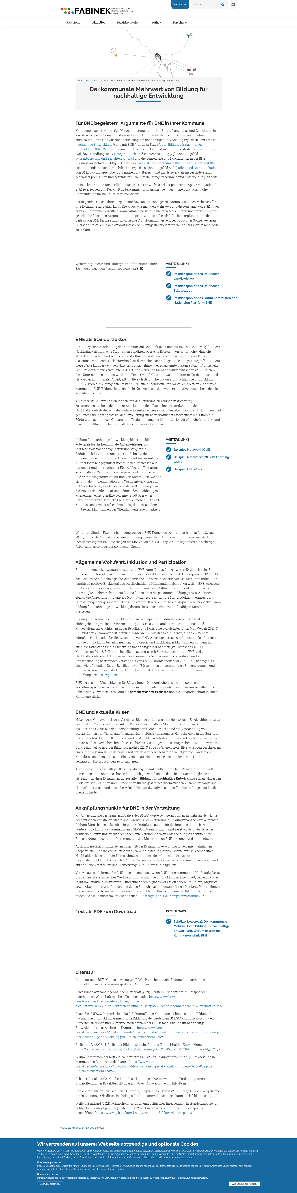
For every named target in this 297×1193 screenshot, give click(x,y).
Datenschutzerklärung (155, 1157)
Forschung (180, 22)
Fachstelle (73, 22)
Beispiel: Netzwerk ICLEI (192, 450)
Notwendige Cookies (50, 1162)
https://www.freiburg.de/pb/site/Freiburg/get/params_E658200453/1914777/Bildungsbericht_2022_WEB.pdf (153, 1049)
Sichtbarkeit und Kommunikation (193, 168)
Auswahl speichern (50, 1183)
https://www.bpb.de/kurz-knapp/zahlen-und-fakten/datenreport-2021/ (146, 1113)
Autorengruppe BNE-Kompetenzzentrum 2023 (172, 896)
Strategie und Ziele (125, 154)
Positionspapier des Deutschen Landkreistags (197, 276)
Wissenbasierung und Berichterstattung (104, 158)
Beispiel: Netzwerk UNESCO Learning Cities (201, 459)
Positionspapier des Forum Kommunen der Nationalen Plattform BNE (205, 300)
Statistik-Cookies (49, 1174)
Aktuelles (98, 22)
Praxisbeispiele (127, 22)
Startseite (83, 80)
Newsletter (180, 4)
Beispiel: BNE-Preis (188, 469)
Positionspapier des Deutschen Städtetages (197, 288)
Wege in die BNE (99, 80)
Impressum (187, 1157)
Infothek (155, 22)
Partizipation (108, 675)
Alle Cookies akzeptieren (244, 1183)
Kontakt (233, 4)
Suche (222, 4)
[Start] (96, 11)
